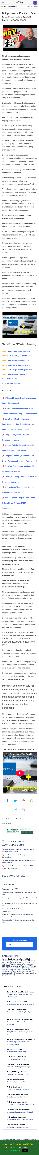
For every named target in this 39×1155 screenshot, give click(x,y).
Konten (4, 959)
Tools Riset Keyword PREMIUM (16, 356)
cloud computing (7, 973)
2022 (4, 884)
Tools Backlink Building (11, 383)
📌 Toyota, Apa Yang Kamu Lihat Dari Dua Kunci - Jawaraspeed (19, 479)
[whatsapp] (32, 802)
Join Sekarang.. (11, 1151)
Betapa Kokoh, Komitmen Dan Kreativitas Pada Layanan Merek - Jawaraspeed (19, 16)
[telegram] (16, 811)
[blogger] (16, 802)
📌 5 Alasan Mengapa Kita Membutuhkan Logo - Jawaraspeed (19, 400)
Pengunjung (6, 971)
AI (26, 959)
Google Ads (26, 969)
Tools (11, 962)
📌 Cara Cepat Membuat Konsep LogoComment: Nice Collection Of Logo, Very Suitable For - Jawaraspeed (18, 424)
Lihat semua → (31, 987)
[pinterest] (24, 802)
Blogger (4, 964)
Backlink (19, 962)
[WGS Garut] (19, 834)
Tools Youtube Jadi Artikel (14, 374)
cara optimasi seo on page (22, 971)
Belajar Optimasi (17, 964)
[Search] (31, 944)
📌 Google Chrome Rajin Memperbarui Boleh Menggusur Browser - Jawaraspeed (19, 458)
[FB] (8, 802)
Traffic (28, 962)
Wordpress (6, 961)
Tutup (24, 1151)
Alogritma (24, 966)
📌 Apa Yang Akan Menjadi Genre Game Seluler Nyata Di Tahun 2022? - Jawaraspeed (18, 503)
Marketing (16, 959)
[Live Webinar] (35, 3)
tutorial (15, 961)
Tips (31, 966)
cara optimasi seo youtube (11, 968)
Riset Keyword (13, 966)
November (5, 889)
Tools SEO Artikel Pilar (10, 379)
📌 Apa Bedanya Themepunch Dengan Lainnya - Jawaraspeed (18, 489)
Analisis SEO (15, 969)
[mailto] (24, 811)
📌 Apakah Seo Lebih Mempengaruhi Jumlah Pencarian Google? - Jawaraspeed (19, 411)
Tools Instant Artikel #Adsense (16, 351)
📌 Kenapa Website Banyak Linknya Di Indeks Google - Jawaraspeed (18, 447)
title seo (19, 973)
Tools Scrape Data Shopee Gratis (17, 370)
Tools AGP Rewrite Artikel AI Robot (17, 365)
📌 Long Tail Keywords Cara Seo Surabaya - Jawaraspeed (15, 437)
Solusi (24, 961)
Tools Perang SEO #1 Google (15, 360)
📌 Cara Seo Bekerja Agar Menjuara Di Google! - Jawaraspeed (18, 468)
